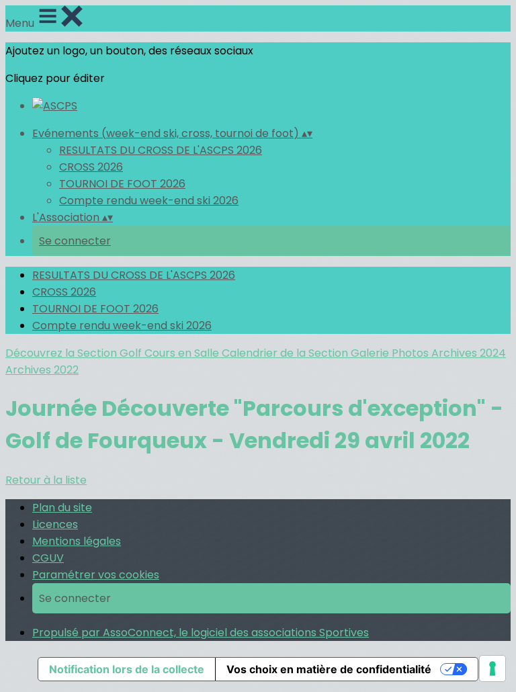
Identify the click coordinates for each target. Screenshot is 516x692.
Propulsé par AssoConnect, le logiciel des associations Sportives (200, 632)
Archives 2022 (42, 370)
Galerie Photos (391, 353)
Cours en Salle (183, 353)
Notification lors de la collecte (126, 669)
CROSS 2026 (91, 167)
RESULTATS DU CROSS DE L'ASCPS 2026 (160, 150)
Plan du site (62, 507)
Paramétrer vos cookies (95, 574)
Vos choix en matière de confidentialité (328, 669)
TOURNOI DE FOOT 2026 (122, 183)
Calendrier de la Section (286, 353)
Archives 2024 (468, 353)
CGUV (48, 558)
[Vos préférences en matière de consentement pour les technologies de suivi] (492, 668)
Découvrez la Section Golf (74, 353)
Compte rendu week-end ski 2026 (149, 200)
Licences (55, 524)
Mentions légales (76, 541)
